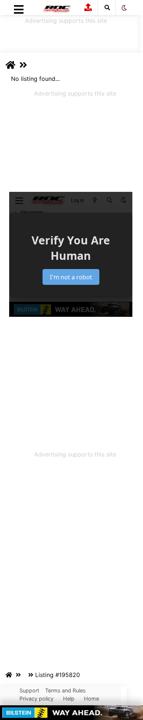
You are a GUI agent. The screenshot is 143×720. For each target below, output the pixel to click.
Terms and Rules (65, 690)
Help (68, 698)
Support (29, 690)
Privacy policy (36, 698)
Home (91, 698)
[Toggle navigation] (18, 11)
